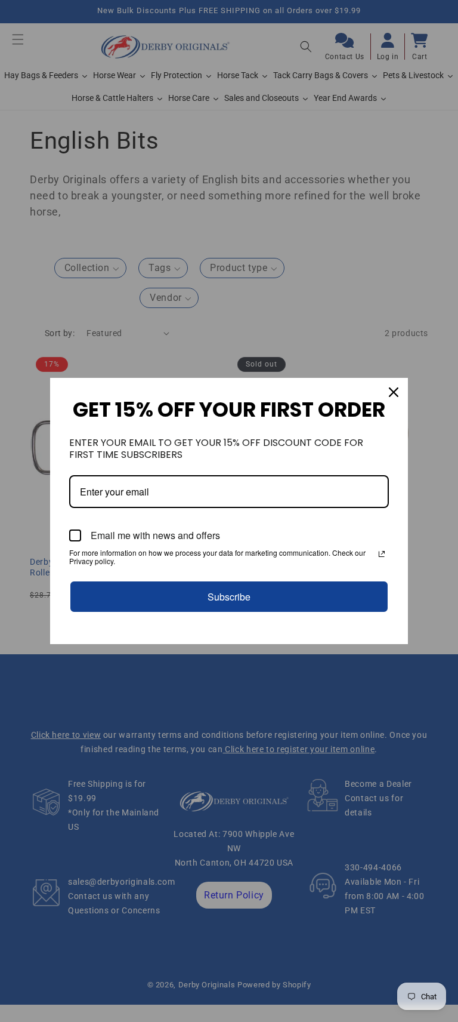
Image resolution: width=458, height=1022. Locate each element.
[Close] (393, 392)
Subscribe (229, 597)
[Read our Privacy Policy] (382, 554)
